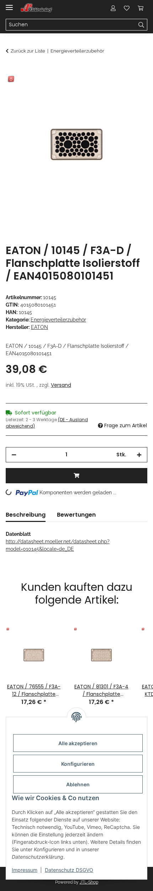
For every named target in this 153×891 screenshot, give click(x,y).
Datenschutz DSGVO (69, 870)
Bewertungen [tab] (76, 515)
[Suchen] (141, 25)
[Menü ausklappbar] (9, 4)
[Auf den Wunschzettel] (132, 87)
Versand (61, 385)
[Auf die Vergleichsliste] (114, 87)
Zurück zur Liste (28, 51)
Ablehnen (78, 784)
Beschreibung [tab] (26, 515)
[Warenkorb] (140, 8)
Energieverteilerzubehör (58, 320)
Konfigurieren (78, 764)
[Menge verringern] (14, 454)
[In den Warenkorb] (11, 70)
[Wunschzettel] (126, 8)
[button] (113, 8)
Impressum (24, 870)
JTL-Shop (89, 882)
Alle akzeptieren (77, 743)
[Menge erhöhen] (139, 454)
